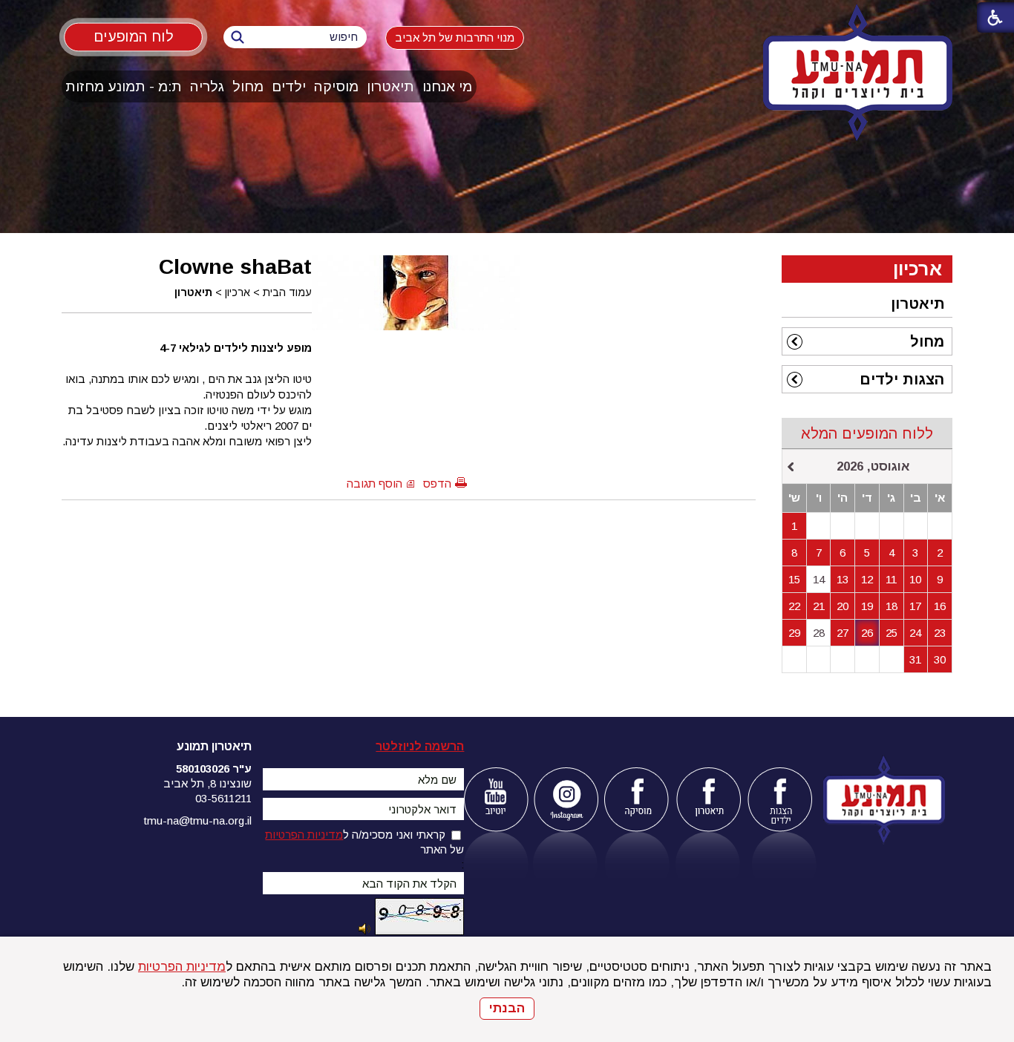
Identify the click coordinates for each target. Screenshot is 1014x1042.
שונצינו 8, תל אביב (207, 783)
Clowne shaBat (235, 266)
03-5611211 (223, 798)
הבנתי (507, 1008)
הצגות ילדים (902, 379)
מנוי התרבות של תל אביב (454, 37)
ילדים (289, 86)
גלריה (207, 86)
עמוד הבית (287, 292)
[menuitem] (448, 86)
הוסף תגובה (374, 483)
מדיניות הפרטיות (182, 967)
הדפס (437, 483)
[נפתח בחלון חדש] (495, 800)
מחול (248, 86)
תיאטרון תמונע (214, 746)
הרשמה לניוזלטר (420, 746)
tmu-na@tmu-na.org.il (198, 820)
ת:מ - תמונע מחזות (123, 86)
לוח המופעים (133, 36)
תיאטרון (390, 86)
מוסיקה (336, 86)
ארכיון (237, 292)
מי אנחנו (447, 86)
